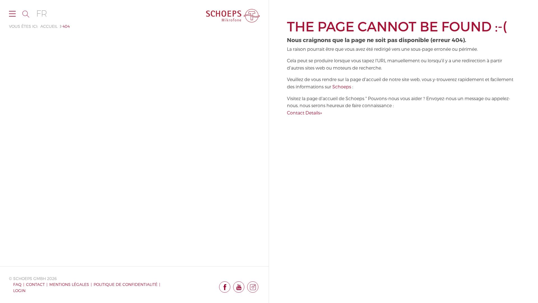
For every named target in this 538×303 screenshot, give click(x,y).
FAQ (17, 284)
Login (19, 290)
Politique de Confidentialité (125, 284)
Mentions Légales (69, 284)
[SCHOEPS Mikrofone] (233, 15)
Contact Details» (304, 112)
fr (41, 13)
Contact (35, 284)
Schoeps (341, 86)
